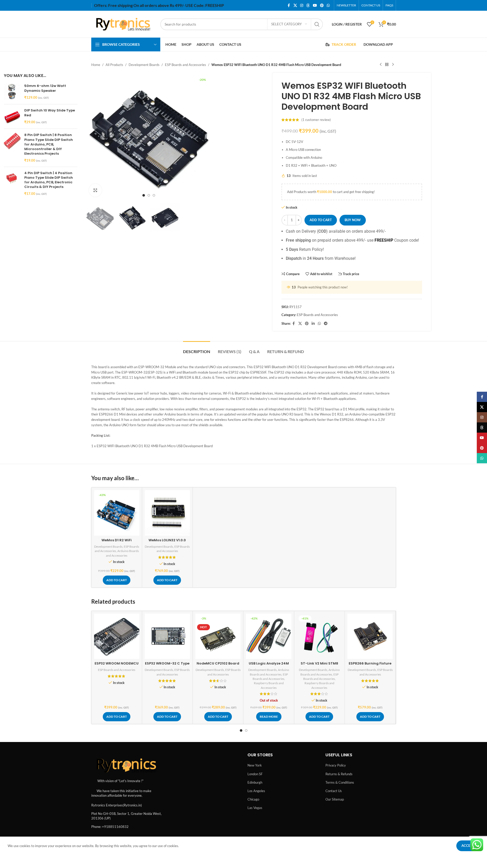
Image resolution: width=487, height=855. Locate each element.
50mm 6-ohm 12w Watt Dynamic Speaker (45, 88)
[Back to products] (387, 65)
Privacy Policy (335, 765)
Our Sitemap (334, 799)
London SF (255, 774)
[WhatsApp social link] (328, 5)
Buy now (353, 220)
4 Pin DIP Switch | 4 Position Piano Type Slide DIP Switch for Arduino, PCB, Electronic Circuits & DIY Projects (48, 180)
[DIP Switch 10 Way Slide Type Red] (12, 116)
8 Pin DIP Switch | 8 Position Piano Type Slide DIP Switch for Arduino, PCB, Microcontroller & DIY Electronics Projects (48, 144)
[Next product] (393, 65)
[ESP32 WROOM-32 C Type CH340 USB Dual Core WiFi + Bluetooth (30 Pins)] (167, 636)
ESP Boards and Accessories (185, 65)
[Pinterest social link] (322, 5)
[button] (116, 580)
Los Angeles (256, 791)
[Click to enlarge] (95, 190)
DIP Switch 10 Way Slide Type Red (49, 112)
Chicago (253, 799)
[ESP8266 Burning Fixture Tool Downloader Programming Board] (370, 636)
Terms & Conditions (339, 782)
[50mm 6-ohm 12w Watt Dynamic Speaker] (12, 92)
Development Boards (144, 65)
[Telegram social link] (325, 323)
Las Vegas (254, 808)
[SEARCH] (317, 24)
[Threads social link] (308, 5)
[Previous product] (381, 65)
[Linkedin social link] (313, 323)
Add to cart (321, 220)
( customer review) (316, 120)
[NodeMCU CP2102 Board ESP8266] (218, 636)
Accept (467, 845)
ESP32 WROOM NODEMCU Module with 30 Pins (117, 665)
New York (254, 765)
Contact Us (333, 791)
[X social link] (295, 5)
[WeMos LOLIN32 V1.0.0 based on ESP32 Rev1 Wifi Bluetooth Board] (167, 512)
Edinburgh (254, 782)
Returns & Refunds (339, 774)
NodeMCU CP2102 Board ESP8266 (218, 665)
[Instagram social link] (302, 5)
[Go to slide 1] (143, 195)
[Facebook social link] (289, 5)
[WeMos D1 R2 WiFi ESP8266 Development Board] (116, 512)
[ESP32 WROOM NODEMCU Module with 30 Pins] (116, 636)
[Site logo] (123, 24)
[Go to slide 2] (149, 195)
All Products (114, 65)
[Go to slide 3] (154, 195)
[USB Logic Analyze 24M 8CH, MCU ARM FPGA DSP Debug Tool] (268, 636)
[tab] (196, 349)
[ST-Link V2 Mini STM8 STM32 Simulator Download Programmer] (319, 636)
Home (95, 65)
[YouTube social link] (315, 5)
